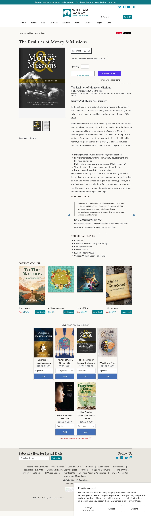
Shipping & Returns (101, 469)
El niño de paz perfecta (56, 308)
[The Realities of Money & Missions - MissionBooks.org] (37, 126)
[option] (103, 215)
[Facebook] (124, 7)
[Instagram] (133, 7)
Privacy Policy (134, 500)
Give (109, 22)
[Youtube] (128, 7)
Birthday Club (74, 466)
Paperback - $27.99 (81, 50)
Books (33, 22)
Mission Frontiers (72, 483)
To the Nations (24, 308)
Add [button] (43, 376)
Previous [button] (69, 215)
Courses (54, 22)
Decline (134, 508)
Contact (88, 22)
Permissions (118, 466)
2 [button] (106, 233)
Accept (111, 508)
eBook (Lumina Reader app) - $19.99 (89, 58)
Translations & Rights (33, 469)
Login (99, 22)
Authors (66, 22)
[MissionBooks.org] (75, 13)
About (77, 22)
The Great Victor (83, 308)
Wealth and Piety (107, 363)
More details (40, 312)
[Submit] (102, 17)
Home (23, 22)
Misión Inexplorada (112, 308)
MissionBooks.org (43, 498)
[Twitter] (119, 7)
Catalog (36, 472)
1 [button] (100, 233)
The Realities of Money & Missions (34, 33)
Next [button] (134, 215)
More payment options (109, 79)
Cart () (127, 17)
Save (120, 33)
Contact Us (69, 472)
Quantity (75, 66)
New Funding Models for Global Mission (86, 415)
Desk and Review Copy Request (62, 469)
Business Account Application (92, 472)
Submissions (103, 466)
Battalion (61, 498)
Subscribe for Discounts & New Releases (44, 466)
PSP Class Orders (52, 472)
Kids (43, 22)
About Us (89, 466)
